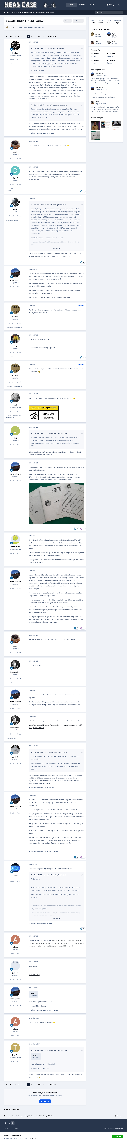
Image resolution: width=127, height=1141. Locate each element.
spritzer (12, 27)
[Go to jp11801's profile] (15, 965)
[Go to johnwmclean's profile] (15, 664)
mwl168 (15, 757)
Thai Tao (15, 1055)
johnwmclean (15, 672)
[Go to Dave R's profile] (15, 170)
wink (15, 405)
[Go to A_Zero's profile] (15, 939)
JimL (15, 438)
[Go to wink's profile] (15, 397)
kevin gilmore (58, 205)
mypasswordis (58, 105)
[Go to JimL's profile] (15, 430)
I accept (118, 1137)
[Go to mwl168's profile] (15, 749)
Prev (11, 36)
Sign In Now (45, 1101)
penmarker (57, 48)
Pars (15, 346)
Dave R (15, 178)
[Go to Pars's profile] (15, 338)
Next (39, 36)
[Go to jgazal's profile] (15, 868)
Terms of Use (31, 1138)
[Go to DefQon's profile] (15, 45)
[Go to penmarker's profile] (15, 539)
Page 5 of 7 (51, 36)
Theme (7, 1129)
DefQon (15, 53)
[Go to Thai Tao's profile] (15, 1047)
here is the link (34, 975)
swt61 (15, 209)
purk (15, 152)
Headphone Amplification (36, 27)
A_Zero (15, 947)
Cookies (15, 1129)
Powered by (113, 1129)
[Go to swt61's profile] (15, 202)
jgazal (15, 875)
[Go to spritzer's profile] (7, 27)
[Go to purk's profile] (15, 144)
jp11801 (15, 973)
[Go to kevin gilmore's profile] (15, 273)
